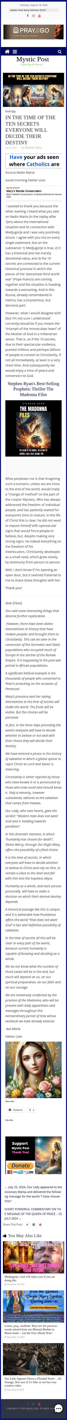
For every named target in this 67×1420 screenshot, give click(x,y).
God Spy (10, 111)
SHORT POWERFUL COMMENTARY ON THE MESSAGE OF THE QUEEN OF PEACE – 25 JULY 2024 (33, 1214)
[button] (58, 1410)
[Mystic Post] (7, 52)
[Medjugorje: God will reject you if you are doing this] (33, 1243)
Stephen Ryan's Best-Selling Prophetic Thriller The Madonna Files (33, 389)
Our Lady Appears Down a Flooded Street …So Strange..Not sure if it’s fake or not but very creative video (33, 1382)
